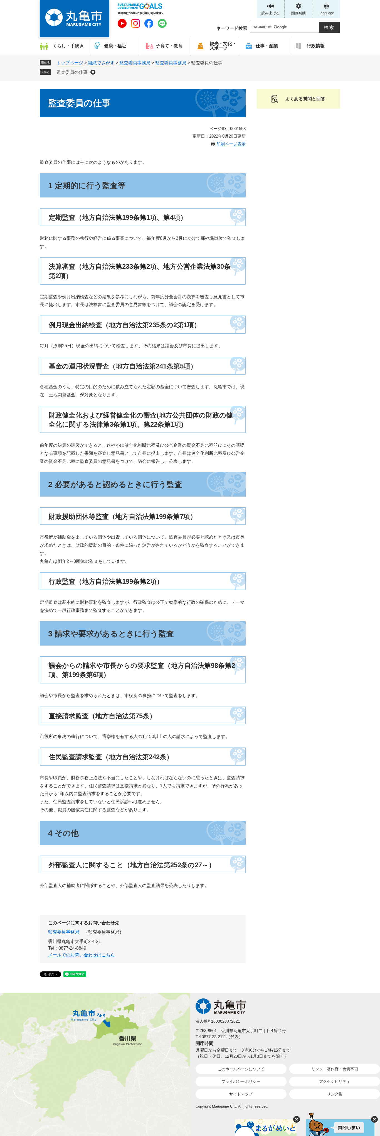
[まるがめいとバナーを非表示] (296, 1119)
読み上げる (270, 13)
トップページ (69, 62)
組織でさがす (101, 62)
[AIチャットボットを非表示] (374, 1119)
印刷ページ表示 (231, 143)
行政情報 (316, 45)
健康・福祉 (115, 45)
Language (326, 13)
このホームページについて (241, 1069)
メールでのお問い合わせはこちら (81, 954)
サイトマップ (241, 1094)
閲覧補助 (298, 13)
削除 (92, 72)
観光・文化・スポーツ (223, 45)
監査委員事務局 (134, 62)
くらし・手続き (68, 45)
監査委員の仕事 (72, 72)
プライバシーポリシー (240, 1081)
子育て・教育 (169, 45)
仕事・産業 (267, 45)
